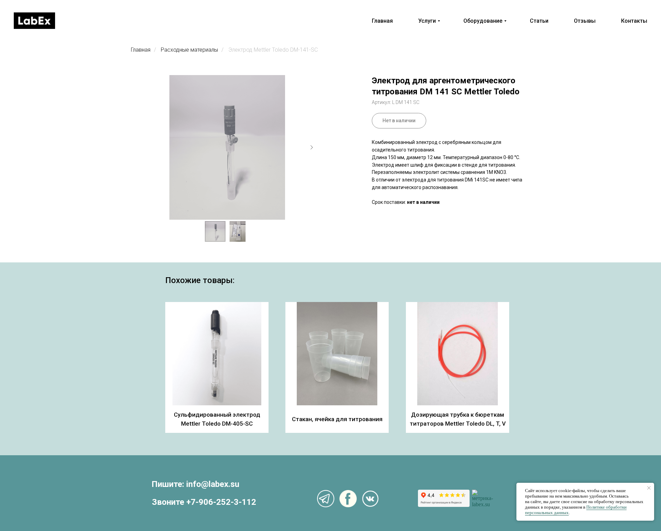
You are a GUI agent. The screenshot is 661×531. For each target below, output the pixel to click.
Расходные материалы (189, 49)
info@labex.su (212, 484)
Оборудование (482, 21)
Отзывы (585, 21)
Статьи (539, 21)
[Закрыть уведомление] (649, 488)
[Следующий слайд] (311, 147)
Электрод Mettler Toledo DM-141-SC (273, 49)
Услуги (427, 21)
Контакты (634, 21)
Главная (382, 21)
